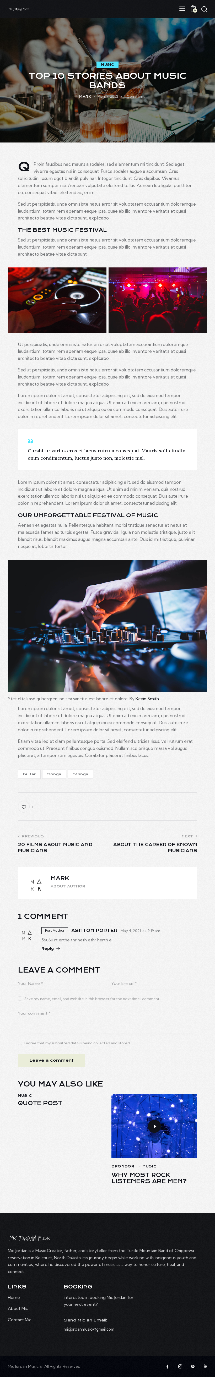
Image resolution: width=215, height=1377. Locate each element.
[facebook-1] (168, 1366)
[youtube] (205, 1366)
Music (107, 65)
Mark (60, 878)
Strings (80, 774)
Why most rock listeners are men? (149, 1178)
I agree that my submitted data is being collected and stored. (77, 1043)
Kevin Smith (147, 698)
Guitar (29, 774)
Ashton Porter (94, 930)
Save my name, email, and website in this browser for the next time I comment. (92, 998)
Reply (47, 948)
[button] (182, 8)
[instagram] (180, 1366)
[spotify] (193, 1366)
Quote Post (40, 1103)
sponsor (123, 1166)
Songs (54, 774)
